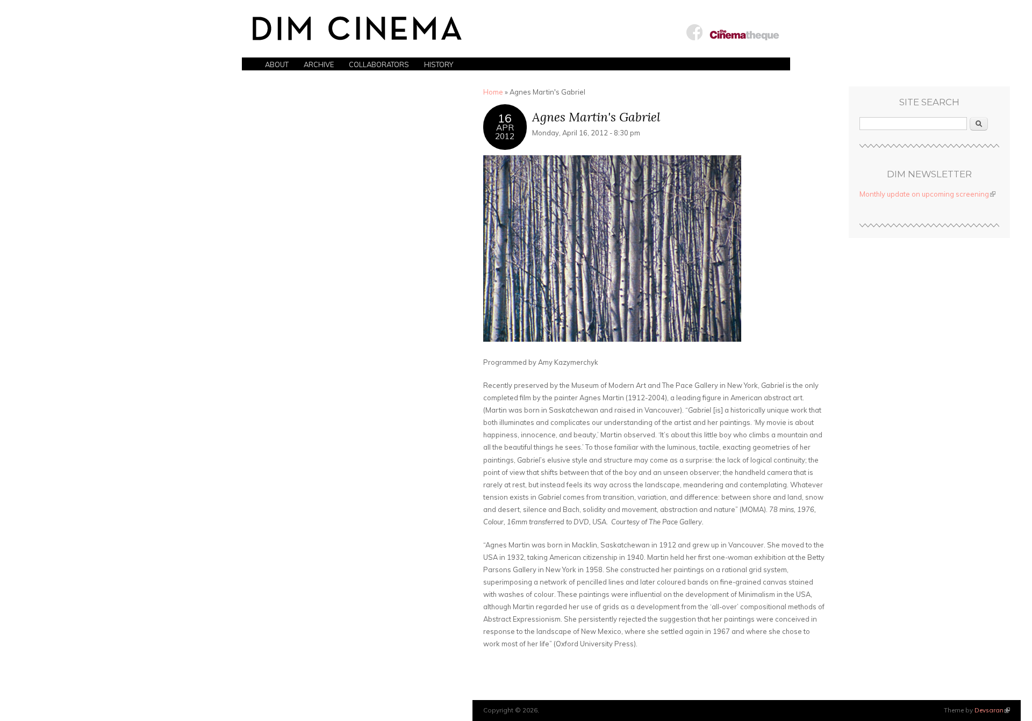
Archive (319, 64)
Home (493, 92)
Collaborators (379, 64)
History (438, 64)
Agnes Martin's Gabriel (596, 117)
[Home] (357, 31)
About (277, 64)
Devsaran (992, 710)
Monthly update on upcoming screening (927, 194)
